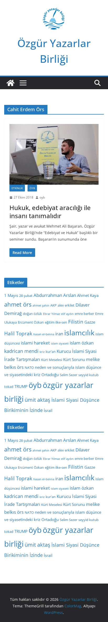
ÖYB (32, 188)
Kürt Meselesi (51, 359)
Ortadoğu (50, 374)
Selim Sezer (68, 374)
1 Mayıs (11, 295)
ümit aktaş (37, 399)
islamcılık (79, 332)
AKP (53, 305)
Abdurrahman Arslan (55, 295)
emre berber (84, 313)
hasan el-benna (43, 334)
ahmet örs (17, 304)
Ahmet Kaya (88, 295)
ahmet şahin (41, 305)
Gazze (89, 322)
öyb (35, 385)
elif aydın (67, 314)
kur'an (51, 351)
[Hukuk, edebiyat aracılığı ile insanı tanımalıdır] (54, 154)
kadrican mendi (21, 351)
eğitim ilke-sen (56, 322)
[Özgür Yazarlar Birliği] (10, 83)
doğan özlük (32, 313)
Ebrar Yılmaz (51, 314)
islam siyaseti (60, 343)
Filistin (75, 321)
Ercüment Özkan (31, 322)
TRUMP (21, 386)
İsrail (48, 410)
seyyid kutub (88, 374)
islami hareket (35, 343)
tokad (8, 386)
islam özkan (82, 343)
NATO (29, 367)
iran (59, 334)
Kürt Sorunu (74, 359)
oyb (42, 197)
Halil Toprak (18, 333)
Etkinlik (17, 188)
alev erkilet (66, 305)
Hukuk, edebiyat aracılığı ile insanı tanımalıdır (50, 211)
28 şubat (26, 295)
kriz (42, 352)
